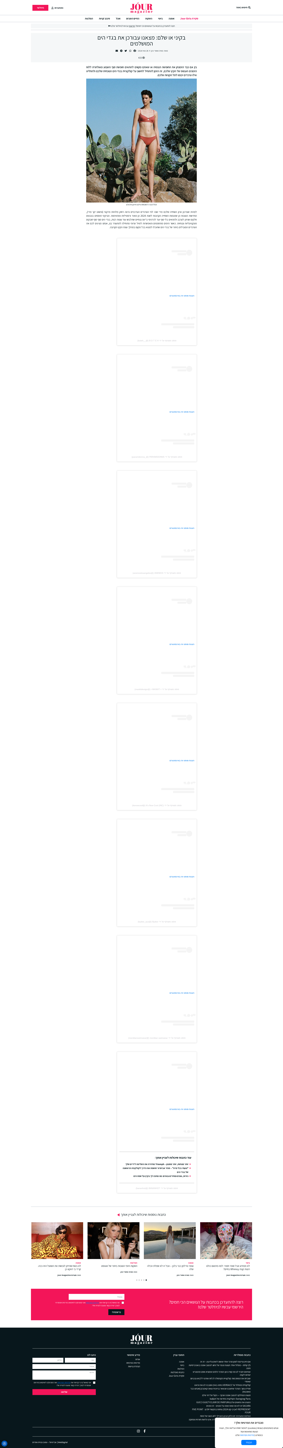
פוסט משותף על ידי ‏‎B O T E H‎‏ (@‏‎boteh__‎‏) (156, 340)
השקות (148, 18)
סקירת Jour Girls (189, 18)
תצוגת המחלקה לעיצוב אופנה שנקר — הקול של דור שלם (226, 1395)
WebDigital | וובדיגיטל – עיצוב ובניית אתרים (50, 1442)
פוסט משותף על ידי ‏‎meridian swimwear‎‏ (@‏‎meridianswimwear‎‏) (157, 1038)
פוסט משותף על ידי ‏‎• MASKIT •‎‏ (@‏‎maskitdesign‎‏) (157, 689)
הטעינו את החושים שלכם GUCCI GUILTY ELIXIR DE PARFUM (223, 1402)
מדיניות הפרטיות (92, 1302)
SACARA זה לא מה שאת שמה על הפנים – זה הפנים (228, 1405)
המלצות (89, 18)
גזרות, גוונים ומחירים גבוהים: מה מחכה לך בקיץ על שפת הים (161, 1176)
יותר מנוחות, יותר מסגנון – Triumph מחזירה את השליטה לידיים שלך (156, 1164)
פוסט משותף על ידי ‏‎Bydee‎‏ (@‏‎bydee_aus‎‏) (157, 921)
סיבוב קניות (104, 18)
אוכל (118, 18)
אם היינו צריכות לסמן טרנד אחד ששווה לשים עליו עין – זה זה (225, 1361)
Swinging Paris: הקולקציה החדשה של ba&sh (230, 1398)
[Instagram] (138, 1431)
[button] (134, 51)
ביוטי (160, 18)
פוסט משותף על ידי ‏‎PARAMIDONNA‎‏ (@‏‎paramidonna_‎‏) (157, 457)
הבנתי (249, 1442)
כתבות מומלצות (177, 1372)
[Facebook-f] (144, 1431)
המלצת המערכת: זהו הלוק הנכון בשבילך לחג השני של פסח (225, 1416)
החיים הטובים (132, 18)
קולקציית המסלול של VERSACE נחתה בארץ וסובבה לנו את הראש (222, 1385)
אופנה (171, 18)
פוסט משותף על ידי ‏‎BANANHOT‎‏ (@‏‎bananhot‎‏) (157, 1188)
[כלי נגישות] (4, 1444)
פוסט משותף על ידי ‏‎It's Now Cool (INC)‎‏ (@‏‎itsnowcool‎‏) (157, 805)
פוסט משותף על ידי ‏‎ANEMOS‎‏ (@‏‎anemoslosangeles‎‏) (157, 573)
